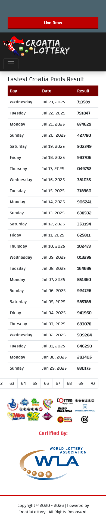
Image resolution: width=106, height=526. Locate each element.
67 (58, 383)
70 (92, 383)
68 (69, 383)
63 (12, 383)
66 (46, 383)
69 (81, 383)
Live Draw (53, 23)
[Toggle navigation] (10, 63)
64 (23, 383)
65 (35, 383)
